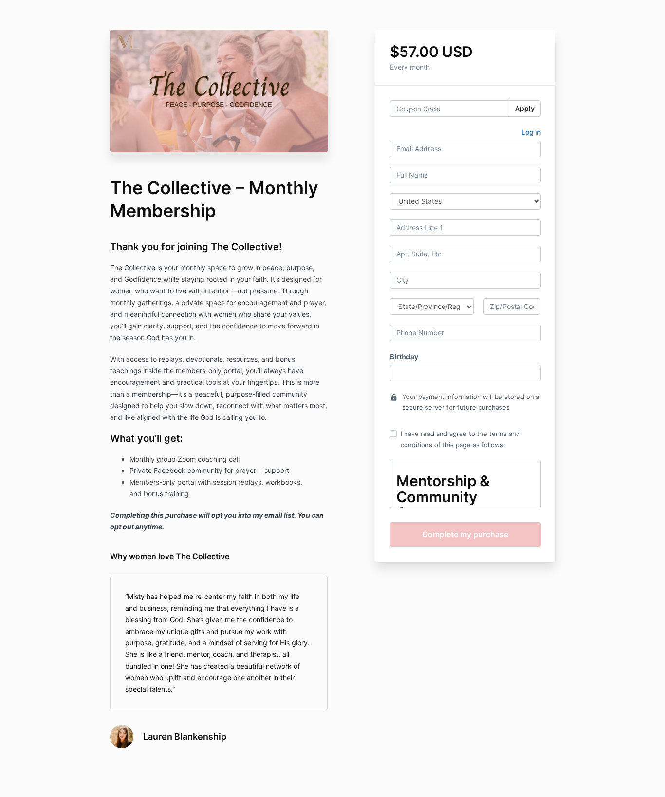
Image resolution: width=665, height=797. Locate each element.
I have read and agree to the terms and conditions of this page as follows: (460, 439)
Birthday (404, 356)
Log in (531, 132)
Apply (525, 108)
